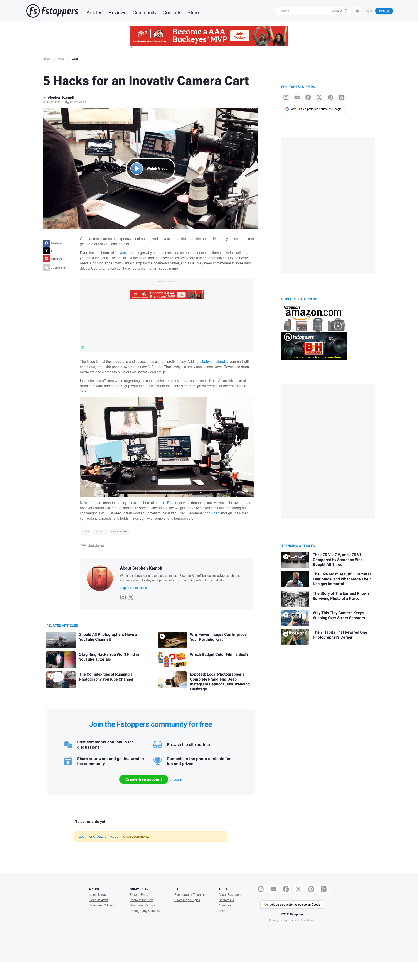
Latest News (97, 894)
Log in (178, 779)
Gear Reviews (98, 900)
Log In (368, 11)
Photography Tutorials (189, 894)
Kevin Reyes (96, 545)
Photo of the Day (141, 900)
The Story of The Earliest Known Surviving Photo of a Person (341, 596)
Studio (100, 531)
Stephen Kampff (60, 97)
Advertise (225, 905)
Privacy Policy (278, 920)
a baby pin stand (212, 361)
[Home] (52, 11)
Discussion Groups (143, 905)
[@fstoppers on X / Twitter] (319, 97)
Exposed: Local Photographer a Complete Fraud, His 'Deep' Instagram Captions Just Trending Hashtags (220, 681)
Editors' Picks (139, 894)
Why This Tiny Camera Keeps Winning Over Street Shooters (339, 615)
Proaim (172, 502)
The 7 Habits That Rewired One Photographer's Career (340, 634)
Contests (172, 12)
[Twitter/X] (131, 596)
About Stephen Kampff (141, 568)
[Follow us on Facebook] (308, 97)
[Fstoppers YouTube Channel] (297, 97)
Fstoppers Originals (102, 905)
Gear (75, 59)
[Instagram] (123, 596)
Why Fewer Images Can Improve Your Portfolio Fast (218, 637)
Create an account (107, 836)
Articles (94, 12)
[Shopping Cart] (357, 10)
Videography (119, 531)
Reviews (117, 12)
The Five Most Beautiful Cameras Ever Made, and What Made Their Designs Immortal (342, 579)
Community (145, 12)
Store (193, 12)
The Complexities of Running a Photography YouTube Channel (106, 676)
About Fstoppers (230, 894)
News (61, 59)
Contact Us (226, 900)
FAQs (222, 910)
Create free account (143, 779)
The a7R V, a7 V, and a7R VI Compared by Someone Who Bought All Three (338, 560)
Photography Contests (145, 910)
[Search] (346, 10)
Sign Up (384, 11)
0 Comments (77, 102)
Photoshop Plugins (187, 900)
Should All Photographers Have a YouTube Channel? (108, 637)
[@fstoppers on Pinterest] (330, 97)
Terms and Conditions (302, 920)
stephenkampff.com (133, 587)
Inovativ (121, 252)
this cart (213, 513)
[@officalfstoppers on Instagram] (286, 97)
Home (46, 59)
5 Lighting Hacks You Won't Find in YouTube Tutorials (109, 657)
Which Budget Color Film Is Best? (219, 655)
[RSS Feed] (341, 97)
